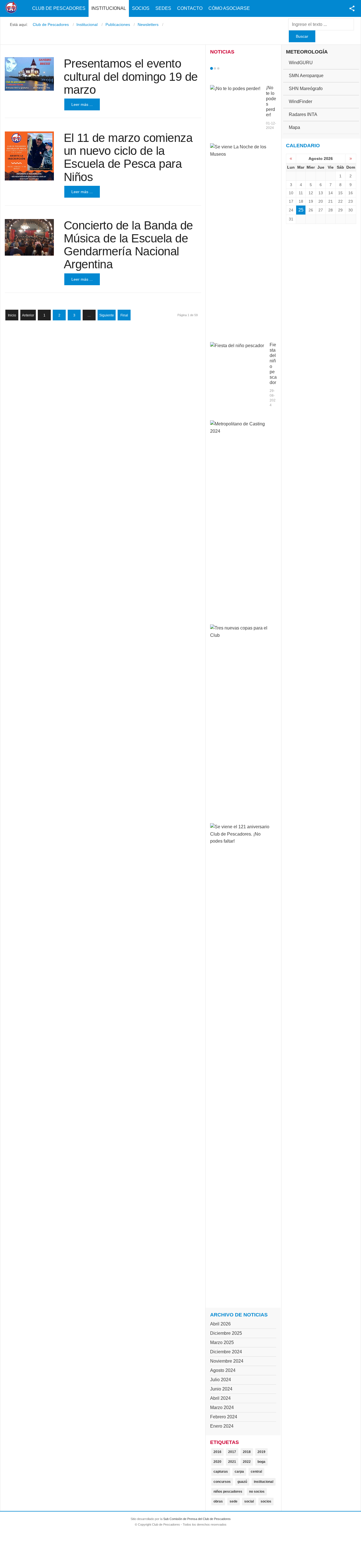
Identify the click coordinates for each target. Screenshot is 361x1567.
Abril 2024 (220, 1398)
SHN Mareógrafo (306, 88)
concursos (222, 1482)
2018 (247, 1452)
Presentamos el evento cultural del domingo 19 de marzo (131, 76)
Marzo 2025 (222, 1342)
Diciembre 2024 (226, 1351)
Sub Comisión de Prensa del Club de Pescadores (197, 1519)
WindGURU (301, 62)
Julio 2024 (220, 1379)
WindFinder (300, 101)
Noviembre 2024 (226, 1361)
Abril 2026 (220, 1324)
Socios (140, 8)
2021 (232, 1462)
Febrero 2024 (223, 1416)
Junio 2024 (221, 1389)
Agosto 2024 (222, 1370)
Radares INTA (303, 114)
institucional (263, 1482)
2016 (217, 1452)
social (249, 1501)
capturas (220, 1472)
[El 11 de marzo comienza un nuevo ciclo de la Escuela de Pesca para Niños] (29, 155)
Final (124, 315)
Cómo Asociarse (229, 8)
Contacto (189, 8)
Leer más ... (82, 104)
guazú (242, 1482)
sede (233, 1501)
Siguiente (106, 315)
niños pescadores (227, 1492)
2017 (232, 1452)
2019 (261, 1452)
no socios (257, 1492)
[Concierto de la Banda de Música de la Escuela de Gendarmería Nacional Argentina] (29, 237)
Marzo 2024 (222, 1407)
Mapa (294, 127)
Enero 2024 (222, 1426)
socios (266, 1501)
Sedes (163, 8)
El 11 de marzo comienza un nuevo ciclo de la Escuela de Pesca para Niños (128, 157)
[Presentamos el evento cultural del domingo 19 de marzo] (29, 73)
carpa (239, 1472)
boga (261, 1462)
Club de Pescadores (58, 8)
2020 (217, 1462)
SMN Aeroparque (306, 75)
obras (218, 1501)
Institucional (108, 8)
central (256, 1472)
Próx (228, 68)
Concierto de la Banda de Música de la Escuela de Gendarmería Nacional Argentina (128, 245)
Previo (223, 68)
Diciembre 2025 (226, 1333)
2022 (247, 1462)
